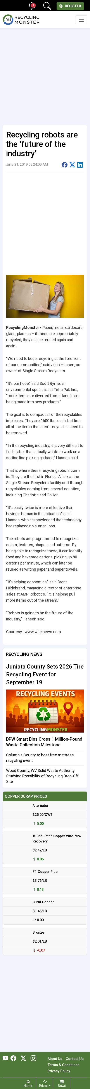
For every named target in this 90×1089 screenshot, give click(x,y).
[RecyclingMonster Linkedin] (32, 1058)
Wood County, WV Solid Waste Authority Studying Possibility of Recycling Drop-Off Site (42, 776)
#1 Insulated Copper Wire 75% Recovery (57, 838)
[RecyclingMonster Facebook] (14, 1058)
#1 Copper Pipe (45, 872)
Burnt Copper (43, 902)
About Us (55, 1059)
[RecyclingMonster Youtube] (6, 1058)
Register (72, 6)
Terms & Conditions (64, 1065)
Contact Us (75, 1059)
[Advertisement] (45, 75)
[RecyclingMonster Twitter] (23, 1058)
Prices (43, 1085)
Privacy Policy (59, 1071)
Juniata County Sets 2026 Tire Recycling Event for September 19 (45, 674)
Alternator (40, 806)
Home (28, 1085)
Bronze (38, 932)
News (62, 1085)
